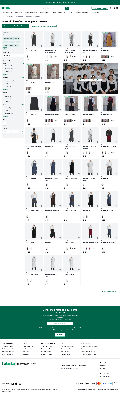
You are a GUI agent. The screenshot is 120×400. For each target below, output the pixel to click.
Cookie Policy (99, 389)
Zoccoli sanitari (26, 354)
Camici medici (26, 351)
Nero (8, 108)
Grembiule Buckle (31, 178)
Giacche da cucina (7, 346)
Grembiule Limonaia (88, 114)
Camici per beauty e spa (88, 351)
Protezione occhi (66, 351)
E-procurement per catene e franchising (73, 365)
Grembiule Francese (32, 274)
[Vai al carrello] (114, 8)
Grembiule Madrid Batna (52, 114)
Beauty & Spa (85, 343)
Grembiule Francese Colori (90, 242)
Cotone (8, 83)
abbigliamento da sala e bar (24, 16)
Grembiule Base (105, 50)
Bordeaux (9, 113)
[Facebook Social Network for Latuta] (16, 384)
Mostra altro (6, 74)
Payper (8, 71)
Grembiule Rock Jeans (70, 210)
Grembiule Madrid (31, 114)
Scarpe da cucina (7, 354)
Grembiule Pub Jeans (107, 210)
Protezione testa (66, 354)
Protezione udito (66, 349)
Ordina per (6, 52)
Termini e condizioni (82, 389)
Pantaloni (16, 38)
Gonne (5, 42)
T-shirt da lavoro (46, 346)
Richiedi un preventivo (100, 8)
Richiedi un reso (105, 376)
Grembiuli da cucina (8, 351)
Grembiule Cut (49, 242)
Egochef (9, 68)
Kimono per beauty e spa (88, 349)
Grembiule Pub (30, 242)
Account (103, 371)
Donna (8, 99)
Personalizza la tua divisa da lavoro (15, 26)
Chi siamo (103, 368)
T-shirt (6, 45)
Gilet (18, 42)
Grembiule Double (69, 242)
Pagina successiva (108, 291)
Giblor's (8, 66)
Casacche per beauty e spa (89, 346)
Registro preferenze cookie (111, 389)
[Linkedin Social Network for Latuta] (13, 384)
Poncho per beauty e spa (88, 354)
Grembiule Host (105, 178)
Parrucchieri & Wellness (81, 12)
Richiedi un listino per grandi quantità (44, 26)
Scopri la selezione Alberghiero (90, 80)
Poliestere (9, 81)
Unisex (8, 96)
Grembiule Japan (31, 82)
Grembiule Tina (49, 82)
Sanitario (17, 12)
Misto (8, 86)
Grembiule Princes (69, 274)
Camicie (12, 42)
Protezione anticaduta (68, 346)
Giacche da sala (8, 38)
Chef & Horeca (6, 12)
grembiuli (37, 16)
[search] (67, 8)
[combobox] (48, 8)
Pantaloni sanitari (27, 349)
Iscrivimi (60, 334)
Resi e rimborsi (104, 373)
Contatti (103, 365)
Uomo (8, 101)
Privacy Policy (91, 389)
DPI (69, 12)
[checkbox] (3, 66)
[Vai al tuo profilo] (111, 8)
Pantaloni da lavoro (47, 349)
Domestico (96, 12)
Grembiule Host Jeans (32, 210)
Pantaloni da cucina (8, 349)
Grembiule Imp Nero (31, 50)
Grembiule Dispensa (69, 114)
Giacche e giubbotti (47, 354)
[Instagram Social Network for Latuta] (20, 383)
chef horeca (9, 16)
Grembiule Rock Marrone (52, 210)
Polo (11, 45)
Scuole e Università (58, 12)
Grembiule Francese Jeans (108, 242)
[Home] (3, 16)
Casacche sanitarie (27, 346)
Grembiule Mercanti (106, 114)
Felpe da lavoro (46, 351)
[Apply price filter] (22, 131)
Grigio (8, 110)
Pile (5, 48)
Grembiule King (49, 146)
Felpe (16, 45)
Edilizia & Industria (30, 12)
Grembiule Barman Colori (108, 146)
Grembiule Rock (87, 210)
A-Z (23, 63)
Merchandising (44, 12)
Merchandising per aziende (69, 368)
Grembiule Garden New (70, 178)
